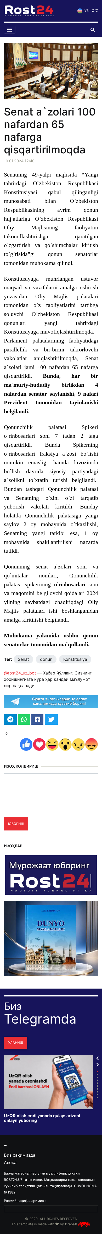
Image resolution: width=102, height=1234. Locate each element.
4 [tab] (97, 1080)
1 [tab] (97, 1071)
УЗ (86, 11)
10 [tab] (97, 1097)
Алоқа (10, 1162)
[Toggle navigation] (9, 30)
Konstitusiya (75, 659)
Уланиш (15, 1043)
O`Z (95, 11)
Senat (23, 659)
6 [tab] (97, 1086)
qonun (46, 659)
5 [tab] (97, 1083)
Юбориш (16, 824)
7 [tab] (97, 1089)
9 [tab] (97, 1094)
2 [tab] (97, 1074)
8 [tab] (97, 1091)
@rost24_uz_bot (20, 673)
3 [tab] (97, 1077)
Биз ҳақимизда (19, 1155)
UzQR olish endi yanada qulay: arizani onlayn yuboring (42, 1118)
